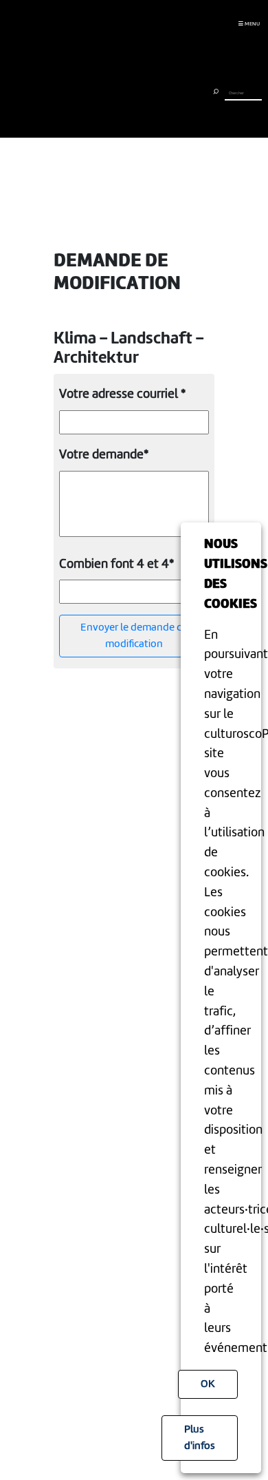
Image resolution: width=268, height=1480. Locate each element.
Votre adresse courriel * (122, 394)
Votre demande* (103, 455)
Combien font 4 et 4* (116, 564)
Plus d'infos (199, 1438)
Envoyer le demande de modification (134, 636)
